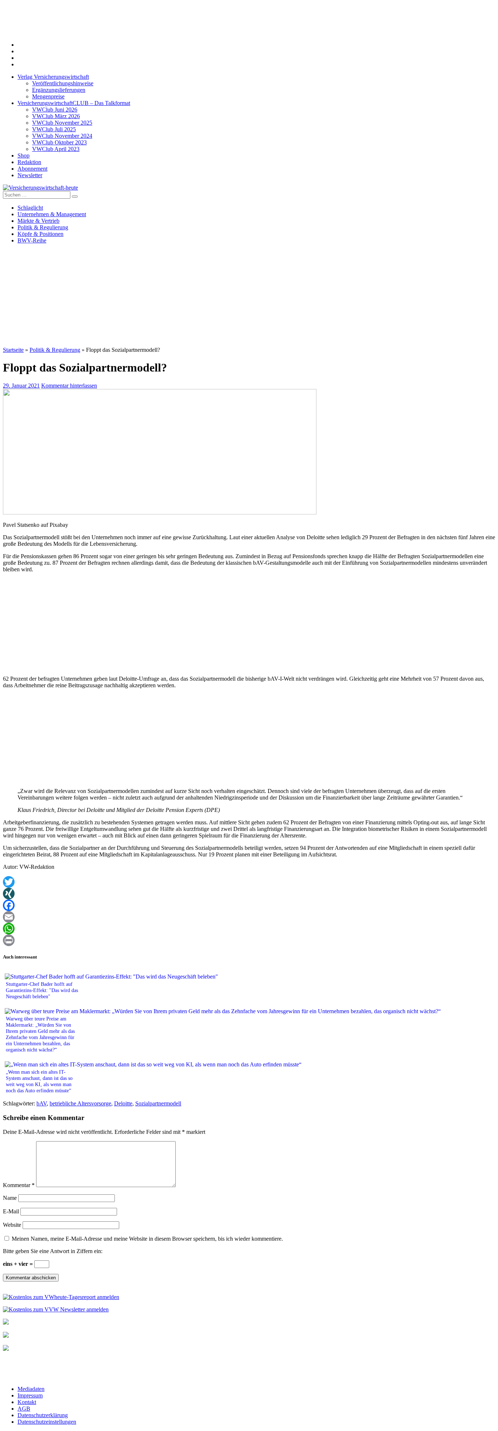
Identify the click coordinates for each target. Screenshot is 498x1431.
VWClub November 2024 (62, 136)
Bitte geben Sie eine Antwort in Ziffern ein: (52, 1251)
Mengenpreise (48, 96)
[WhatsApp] (249, 928)
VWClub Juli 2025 (54, 129)
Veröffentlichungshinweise (62, 83)
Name (10, 1198)
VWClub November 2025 (62, 123)
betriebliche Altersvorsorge (80, 1103)
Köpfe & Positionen (40, 234)
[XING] (249, 893)
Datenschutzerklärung (42, 1415)
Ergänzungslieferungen (58, 90)
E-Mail (11, 1211)
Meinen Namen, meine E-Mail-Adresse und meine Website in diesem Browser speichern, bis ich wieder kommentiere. (147, 1239)
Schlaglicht (30, 208)
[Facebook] (249, 905)
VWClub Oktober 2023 (59, 142)
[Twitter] (249, 882)
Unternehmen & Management (51, 214)
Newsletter (29, 175)
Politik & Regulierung (42, 227)
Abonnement (32, 169)
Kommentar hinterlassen (69, 385)
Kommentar (19, 1185)
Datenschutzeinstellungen (46, 1422)
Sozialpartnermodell (158, 1103)
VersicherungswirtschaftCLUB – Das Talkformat (73, 103)
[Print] (249, 940)
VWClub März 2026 (56, 116)
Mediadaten (30, 1389)
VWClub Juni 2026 (54, 109)
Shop (23, 155)
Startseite (13, 350)
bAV (41, 1103)
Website (12, 1225)
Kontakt (26, 1402)
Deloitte (123, 1103)
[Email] (249, 917)
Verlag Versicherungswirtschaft (53, 77)
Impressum (30, 1395)
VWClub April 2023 (55, 149)
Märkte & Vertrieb (38, 221)
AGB (23, 1408)
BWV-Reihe (31, 240)
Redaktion (29, 162)
